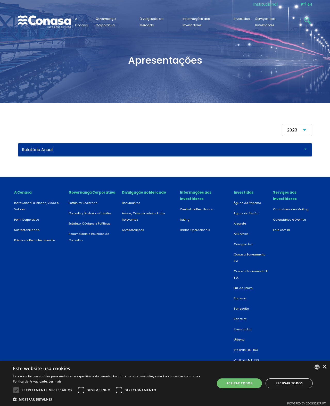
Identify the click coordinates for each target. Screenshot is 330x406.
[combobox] (317, 367)
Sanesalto (241, 308)
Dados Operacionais (195, 230)
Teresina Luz (243, 329)
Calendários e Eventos (289, 220)
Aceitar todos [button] (239, 383)
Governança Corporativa (92, 192)
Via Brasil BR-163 (246, 350)
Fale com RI (281, 230)
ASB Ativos (241, 234)
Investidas (242, 18)
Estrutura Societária (83, 203)
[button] (111, 399)
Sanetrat (240, 319)
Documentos (131, 203)
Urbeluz (239, 339)
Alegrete (240, 223)
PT (303, 4)
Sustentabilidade (26, 230)
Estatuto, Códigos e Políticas (90, 223)
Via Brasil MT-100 (246, 360)
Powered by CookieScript (306, 403)
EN (310, 4)
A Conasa (23, 192)
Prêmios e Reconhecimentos (34, 240)
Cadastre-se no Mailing (290, 209)
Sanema (240, 298)
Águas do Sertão (246, 213)
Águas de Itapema (247, 203)
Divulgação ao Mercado (144, 192)
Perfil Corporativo (26, 220)
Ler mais (55, 381)
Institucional (265, 4)
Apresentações (133, 230)
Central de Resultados (196, 209)
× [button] (324, 367)
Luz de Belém (243, 288)
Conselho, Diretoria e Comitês (90, 213)
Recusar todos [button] (289, 383)
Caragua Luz (243, 244)
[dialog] (165, 383)
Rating (184, 220)
